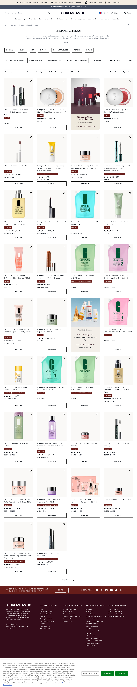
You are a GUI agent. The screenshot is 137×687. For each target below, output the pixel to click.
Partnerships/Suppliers (93, 631)
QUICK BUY (19, 128)
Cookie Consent (11, 624)
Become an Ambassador (94, 641)
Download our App (46, 611)
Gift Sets (43, 50)
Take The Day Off (54, 60)
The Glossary (90, 611)
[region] (68, 673)
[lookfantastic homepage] (72, 13)
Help (41, 609)
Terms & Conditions (69, 609)
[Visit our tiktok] (116, 590)
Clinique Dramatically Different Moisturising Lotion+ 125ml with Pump (116, 389)
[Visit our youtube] (111, 590)
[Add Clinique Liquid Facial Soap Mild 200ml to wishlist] (30, 414)
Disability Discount (92, 624)
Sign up (60, 590)
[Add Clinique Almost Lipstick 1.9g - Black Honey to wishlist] (63, 193)
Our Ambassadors (92, 626)
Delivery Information (46, 619)
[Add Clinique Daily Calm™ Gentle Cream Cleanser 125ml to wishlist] (130, 193)
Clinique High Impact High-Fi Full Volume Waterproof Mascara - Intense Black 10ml (117, 168)
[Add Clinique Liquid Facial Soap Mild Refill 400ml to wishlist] (97, 246)
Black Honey (115, 60)
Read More (68, 42)
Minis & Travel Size (60, 50)
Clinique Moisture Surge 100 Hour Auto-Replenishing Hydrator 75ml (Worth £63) (18, 555)
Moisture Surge (35, 60)
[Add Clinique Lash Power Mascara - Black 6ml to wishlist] (63, 524)
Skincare (10, 50)
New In (89, 50)
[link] (115, 13)
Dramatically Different (77, 60)
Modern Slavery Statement (72, 616)
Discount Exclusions (46, 614)
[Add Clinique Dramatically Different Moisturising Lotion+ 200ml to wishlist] (30, 193)
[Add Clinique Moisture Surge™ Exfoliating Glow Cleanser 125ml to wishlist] (30, 246)
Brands (13, 25)
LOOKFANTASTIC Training (117, 616)
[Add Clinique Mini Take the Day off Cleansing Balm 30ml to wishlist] (63, 470)
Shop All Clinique (68, 31)
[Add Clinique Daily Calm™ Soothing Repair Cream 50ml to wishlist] (63, 300)
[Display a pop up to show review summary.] (54, 118)
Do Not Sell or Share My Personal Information (17, 627)
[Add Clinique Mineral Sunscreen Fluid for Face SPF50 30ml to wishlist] (30, 358)
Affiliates (88, 628)
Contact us (43, 624)
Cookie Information (69, 614)
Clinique (21, 25)
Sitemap (88, 633)
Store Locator (113, 609)
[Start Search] (49, 13)
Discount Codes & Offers (94, 621)
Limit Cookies (107, 673)
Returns (42, 616)
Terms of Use (7, 685)
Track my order (45, 628)
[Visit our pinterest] (121, 590)
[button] (85, 104)
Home (6, 25)
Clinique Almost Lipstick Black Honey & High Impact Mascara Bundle (16, 112)
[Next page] (74, 580)
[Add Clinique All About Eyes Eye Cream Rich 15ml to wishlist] (97, 414)
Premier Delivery (45, 626)
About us (89, 609)
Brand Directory (91, 614)
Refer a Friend (90, 636)
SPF (32, 50)
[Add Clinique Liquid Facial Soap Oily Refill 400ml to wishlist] (97, 358)
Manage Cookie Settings (90, 673)
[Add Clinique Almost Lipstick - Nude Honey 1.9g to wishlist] (30, 136)
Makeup (22, 50)
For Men (77, 50)
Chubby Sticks (99, 60)
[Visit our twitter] (101, 590)
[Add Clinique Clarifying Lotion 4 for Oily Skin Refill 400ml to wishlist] (97, 193)
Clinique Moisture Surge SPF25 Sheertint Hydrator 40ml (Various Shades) (17, 331)
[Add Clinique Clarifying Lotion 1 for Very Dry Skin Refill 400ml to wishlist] (63, 358)
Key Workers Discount (93, 638)
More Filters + (114, 72)
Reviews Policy (67, 621)
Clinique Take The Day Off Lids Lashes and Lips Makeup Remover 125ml (50, 445)
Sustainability (67, 619)
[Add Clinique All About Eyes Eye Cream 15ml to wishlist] (130, 470)
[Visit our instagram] (106, 590)
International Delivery (47, 621)
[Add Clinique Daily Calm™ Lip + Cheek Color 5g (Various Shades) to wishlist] (130, 80)
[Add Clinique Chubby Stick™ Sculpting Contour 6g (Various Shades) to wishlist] (63, 246)
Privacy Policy (67, 611)
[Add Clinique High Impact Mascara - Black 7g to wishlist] (130, 414)
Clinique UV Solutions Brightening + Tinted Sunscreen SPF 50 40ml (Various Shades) (51, 168)
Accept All (122, 673)
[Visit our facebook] (96, 590)
